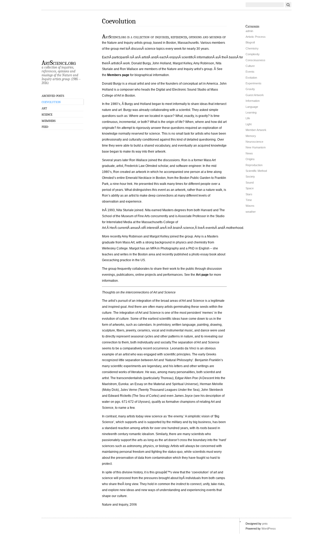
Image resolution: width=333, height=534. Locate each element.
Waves (250, 205)
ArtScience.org (59, 62)
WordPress (268, 528)
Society (250, 176)
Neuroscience (254, 141)
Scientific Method (256, 170)
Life (248, 118)
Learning (251, 112)
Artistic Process (256, 36)
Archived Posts (53, 96)
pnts (265, 523)
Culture (250, 65)
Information (253, 100)
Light (249, 124)
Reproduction (254, 165)
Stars (249, 194)
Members (48, 121)
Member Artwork (256, 129)
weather (251, 211)
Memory (251, 135)
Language (252, 106)
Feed (45, 127)
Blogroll (250, 42)
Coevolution (51, 102)
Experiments (253, 83)
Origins (250, 159)
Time (249, 200)
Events (250, 71)
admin (249, 31)
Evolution (251, 77)
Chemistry (252, 48)
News (249, 153)
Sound (250, 182)
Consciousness (255, 60)
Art (44, 108)
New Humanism (256, 147)
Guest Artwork (255, 95)
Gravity (250, 89)
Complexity (253, 54)
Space (250, 188)
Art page (202, 275)
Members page (118, 75)
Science (47, 114)
